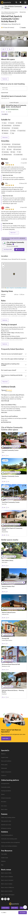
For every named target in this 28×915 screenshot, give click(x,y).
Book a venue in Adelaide (7, 876)
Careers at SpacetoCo (6, 771)
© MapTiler (11, 287)
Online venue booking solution (8, 817)
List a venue (4, 805)
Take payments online (6, 821)
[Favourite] (25, 433)
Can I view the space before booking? (12, 359)
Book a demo (4, 809)
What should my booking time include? (10, 364)
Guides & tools (4, 857)
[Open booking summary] (20, 2)
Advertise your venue (6, 824)
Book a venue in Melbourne (7, 887)
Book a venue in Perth (6, 873)
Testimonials (4, 768)
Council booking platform (7, 835)
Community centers (5, 787)
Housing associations (6, 790)
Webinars (3, 861)
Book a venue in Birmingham (7, 894)
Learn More (4, 400)
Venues (2, 794)
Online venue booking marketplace (9, 846)
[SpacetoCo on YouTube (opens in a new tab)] (5, 899)
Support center (4, 757)
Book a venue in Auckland (7, 880)
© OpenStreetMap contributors (20, 287)
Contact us (3, 775)
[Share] (23, 433)
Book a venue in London (6, 891)
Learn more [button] (4, 412)
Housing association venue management (10, 842)
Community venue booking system (9, 838)
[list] (14, 764)
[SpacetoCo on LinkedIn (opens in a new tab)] (8, 899)
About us (3, 753)
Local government (5, 783)
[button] (16, 2)
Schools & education (6, 798)
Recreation (3, 801)
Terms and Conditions (6, 761)
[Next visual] (25, 39)
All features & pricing (6, 828)
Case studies (4, 854)
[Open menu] (25, 2)
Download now (7, 422)
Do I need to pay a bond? (8, 370)
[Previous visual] (3, 39)
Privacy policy (4, 764)
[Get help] (25, 907)
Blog (2, 865)
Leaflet (7, 287)
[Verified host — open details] (25, 7)
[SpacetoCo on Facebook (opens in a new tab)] (2, 899)
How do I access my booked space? (11, 354)
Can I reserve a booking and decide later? (11, 376)
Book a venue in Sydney (6, 883)
